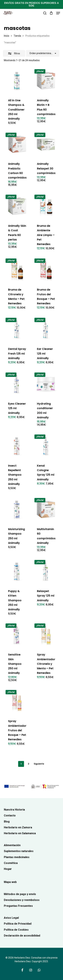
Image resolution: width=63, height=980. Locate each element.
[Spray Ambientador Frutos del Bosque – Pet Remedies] (17, 701)
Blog (7, 821)
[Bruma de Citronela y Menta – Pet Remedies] (17, 270)
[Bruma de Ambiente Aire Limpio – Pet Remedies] (46, 206)
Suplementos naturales (18, 851)
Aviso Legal (11, 917)
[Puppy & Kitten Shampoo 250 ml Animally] (17, 571)
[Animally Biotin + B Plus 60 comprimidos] (46, 81)
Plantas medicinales (16, 857)
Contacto (10, 815)
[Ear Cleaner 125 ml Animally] (46, 329)
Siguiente (39, 763)
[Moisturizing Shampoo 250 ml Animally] (17, 509)
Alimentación (12, 845)
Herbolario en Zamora (18, 827)
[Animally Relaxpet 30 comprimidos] (46, 144)
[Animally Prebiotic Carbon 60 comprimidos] (17, 144)
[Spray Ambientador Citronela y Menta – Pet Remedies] (46, 635)
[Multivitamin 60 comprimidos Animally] (46, 509)
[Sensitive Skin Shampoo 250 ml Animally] (17, 635)
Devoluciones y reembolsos (21, 900)
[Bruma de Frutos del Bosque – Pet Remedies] (46, 270)
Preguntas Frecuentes (18, 905)
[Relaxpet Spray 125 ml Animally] (46, 571)
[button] (58, 13)
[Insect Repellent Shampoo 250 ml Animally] (17, 446)
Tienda (17, 35)
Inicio (6, 35)
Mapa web (10, 882)
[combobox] (42, 53)
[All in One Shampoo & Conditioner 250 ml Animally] (17, 81)
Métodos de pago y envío (20, 894)
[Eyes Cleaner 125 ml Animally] (17, 384)
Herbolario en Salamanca (20, 833)
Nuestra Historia (14, 809)
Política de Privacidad (17, 923)
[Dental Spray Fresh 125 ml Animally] (17, 329)
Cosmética (11, 863)
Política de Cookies (16, 929)
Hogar (8, 868)
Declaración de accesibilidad (22, 935)
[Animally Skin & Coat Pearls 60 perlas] (17, 206)
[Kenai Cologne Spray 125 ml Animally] (46, 446)
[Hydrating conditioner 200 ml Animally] (46, 384)
